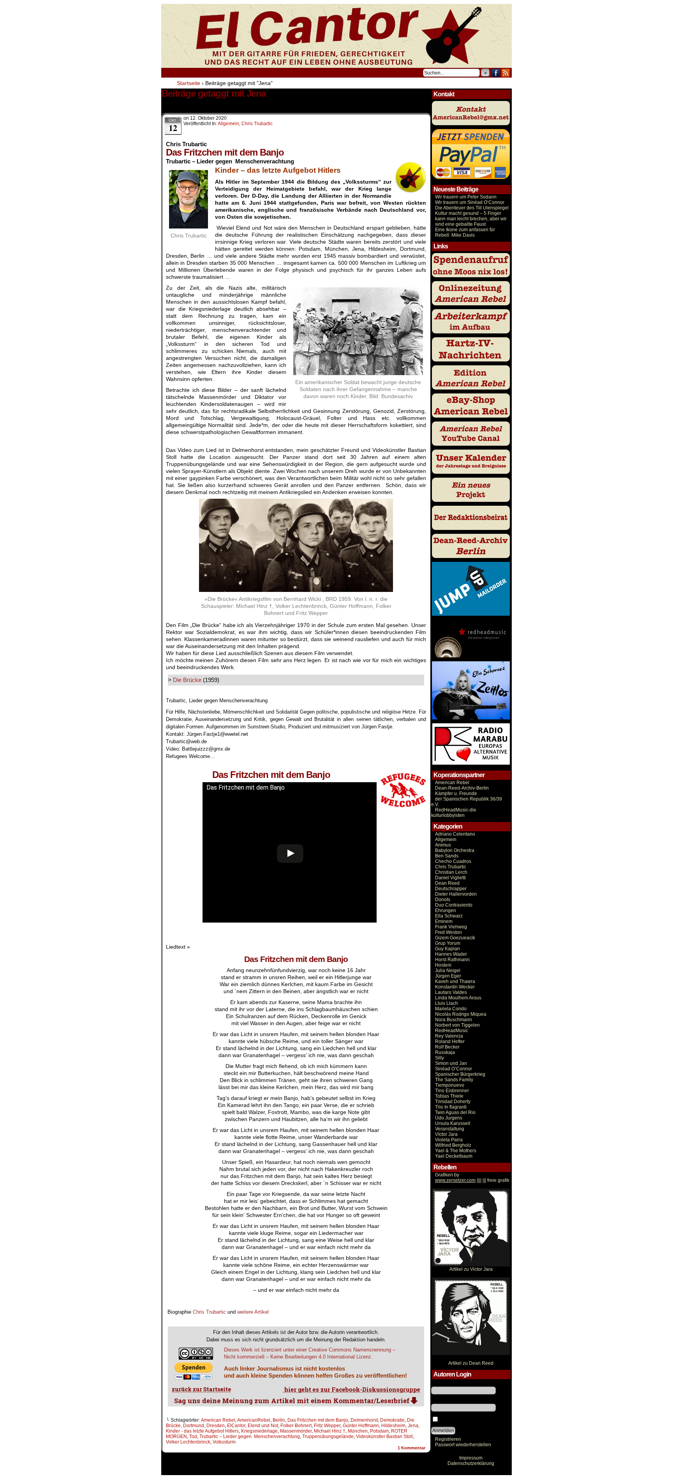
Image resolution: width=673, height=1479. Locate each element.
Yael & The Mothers (455, 1150)
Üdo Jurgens (448, 1118)
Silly (439, 1058)
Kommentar (411, 1447)
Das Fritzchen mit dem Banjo (317, 1420)
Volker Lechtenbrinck (188, 1442)
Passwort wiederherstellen (463, 1444)
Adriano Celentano (455, 834)
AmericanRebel (253, 1420)
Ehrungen (445, 910)
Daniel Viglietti (450, 877)
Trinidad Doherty (452, 1101)
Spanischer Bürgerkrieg (460, 1074)
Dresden (215, 1425)
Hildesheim (393, 1425)
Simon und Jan (451, 1063)
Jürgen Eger (448, 976)
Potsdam (379, 1431)
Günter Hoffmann (361, 1425)
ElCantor (236, 1425)
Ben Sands (446, 856)
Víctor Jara (446, 1134)
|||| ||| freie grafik (472, 1180)
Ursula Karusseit (452, 1123)
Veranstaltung (449, 1129)
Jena (413, 1425)
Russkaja (445, 1052)
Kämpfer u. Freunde (456, 793)
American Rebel (218, 1420)
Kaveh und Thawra (455, 981)
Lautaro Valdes (451, 992)
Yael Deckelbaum (453, 1156)
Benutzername (446, 1384)
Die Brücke (187, 680)
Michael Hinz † (329, 1431)
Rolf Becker (447, 1047)
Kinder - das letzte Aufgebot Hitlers (202, 1431)
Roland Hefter (450, 1041)
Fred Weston (448, 932)
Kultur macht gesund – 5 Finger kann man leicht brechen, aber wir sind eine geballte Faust (471, 219)
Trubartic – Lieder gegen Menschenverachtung (249, 1436)
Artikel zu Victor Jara (471, 1269)
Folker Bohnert (296, 1425)
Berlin (279, 1420)
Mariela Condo (451, 1008)
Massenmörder (296, 1431)
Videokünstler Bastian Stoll (384, 1436)
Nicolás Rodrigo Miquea (460, 1014)
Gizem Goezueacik (455, 938)
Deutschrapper (451, 888)
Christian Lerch (451, 872)
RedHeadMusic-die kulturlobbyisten (453, 812)
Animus (443, 845)
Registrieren (448, 1439)
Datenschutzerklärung (470, 1463)
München (358, 1431)
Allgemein (228, 123)
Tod (193, 1436)
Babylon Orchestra (454, 850)
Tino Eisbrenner (452, 1090)
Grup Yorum (447, 943)
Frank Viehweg (451, 927)
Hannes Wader (451, 954)
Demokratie (392, 1420)
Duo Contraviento (453, 905)
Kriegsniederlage (259, 1431)
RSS (506, 73)
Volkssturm (224, 1442)
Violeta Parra (449, 1139)
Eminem (444, 921)
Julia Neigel (447, 970)
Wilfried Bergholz (453, 1145)
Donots (442, 899)
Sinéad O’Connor (453, 1069)
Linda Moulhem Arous (458, 998)
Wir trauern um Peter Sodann (466, 197)
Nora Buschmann (453, 1019)
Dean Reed (447, 883)
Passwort (441, 1401)
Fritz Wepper (327, 1425)
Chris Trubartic (257, 123)
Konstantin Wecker (455, 987)
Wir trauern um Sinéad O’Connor (469, 202)
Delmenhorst (364, 1420)
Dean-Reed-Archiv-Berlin (462, 788)
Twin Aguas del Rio (455, 1112)
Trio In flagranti (451, 1107)
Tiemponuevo (449, 1085)
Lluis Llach (446, 1003)
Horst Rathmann (452, 959)
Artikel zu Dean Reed (470, 1363)
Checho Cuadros (453, 861)
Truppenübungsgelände (328, 1436)
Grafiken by (447, 1175)
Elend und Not (263, 1425)
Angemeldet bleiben (461, 1420)
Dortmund (193, 1425)
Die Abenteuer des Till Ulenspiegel (472, 208)
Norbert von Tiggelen (457, 1025)
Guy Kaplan (447, 948)
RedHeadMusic (451, 1030)
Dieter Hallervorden (456, 894)
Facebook (496, 73)
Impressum (471, 1458)
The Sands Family (454, 1079)
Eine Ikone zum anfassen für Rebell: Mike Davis (465, 232)
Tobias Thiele (449, 1096)
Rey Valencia (449, 1036)
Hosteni (443, 965)
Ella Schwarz (449, 916)
